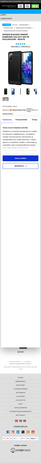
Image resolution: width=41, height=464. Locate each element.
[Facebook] (8, 432)
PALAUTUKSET (20, 385)
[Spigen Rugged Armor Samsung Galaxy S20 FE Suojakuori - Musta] (5, 91)
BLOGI (20, 404)
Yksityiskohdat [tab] (21, 120)
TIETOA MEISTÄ (20, 392)
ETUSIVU (20, 377)
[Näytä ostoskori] (35, 6)
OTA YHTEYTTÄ (20, 400)
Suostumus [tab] (7, 120)
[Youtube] (33, 432)
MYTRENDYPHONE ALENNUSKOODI (20, 411)
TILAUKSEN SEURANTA (20, 389)
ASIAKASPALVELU (20, 381)
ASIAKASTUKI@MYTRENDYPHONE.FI (20, 363)
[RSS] (28, 432)
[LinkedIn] (18, 432)
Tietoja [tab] (34, 120)
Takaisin (7, 24)
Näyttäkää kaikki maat (20, 426)
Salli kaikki (20, 158)
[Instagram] (13, 432)
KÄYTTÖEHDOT (20, 415)
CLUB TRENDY (20, 396)
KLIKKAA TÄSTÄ (36, 1)
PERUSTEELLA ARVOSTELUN (20, 46)
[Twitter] (23, 432)
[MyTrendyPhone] (9, 6)
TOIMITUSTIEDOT (7, 113)
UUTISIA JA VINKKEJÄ (20, 407)
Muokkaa (19, 166)
